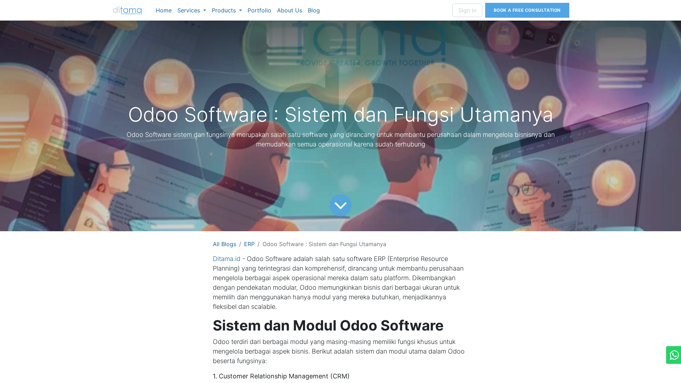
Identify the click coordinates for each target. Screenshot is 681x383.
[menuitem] (164, 10)
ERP (249, 244)
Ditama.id (226, 258)
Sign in (467, 10)
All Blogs (224, 244)
